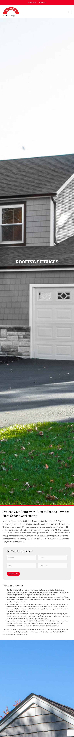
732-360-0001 (32, 2)
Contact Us (42, 2)
